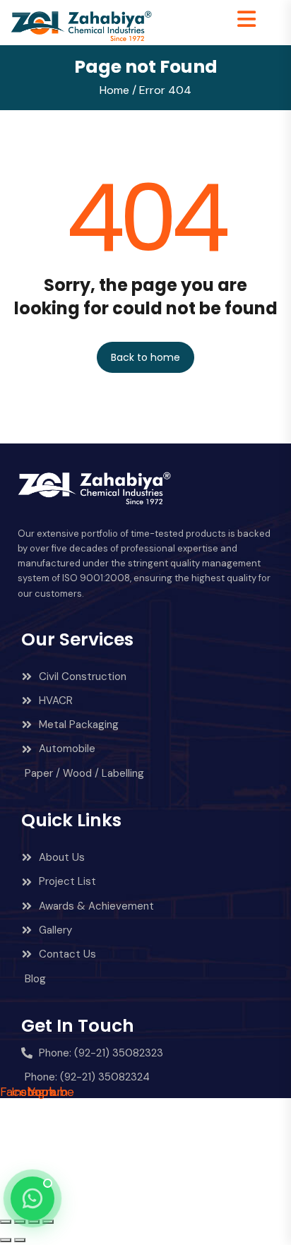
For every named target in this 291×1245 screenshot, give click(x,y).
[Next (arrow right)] (19, 1240)
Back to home (145, 357)
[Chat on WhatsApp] (32, 1198)
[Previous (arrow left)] (5, 1240)
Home (114, 90)
